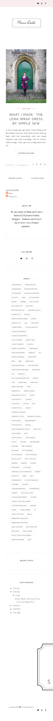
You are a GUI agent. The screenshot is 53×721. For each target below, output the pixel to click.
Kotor (32, 395)
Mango (28, 408)
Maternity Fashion (19, 412)
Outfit (14, 442)
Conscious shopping (19, 335)
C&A (25, 323)
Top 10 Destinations (19, 505)
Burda (33, 319)
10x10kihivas (16, 289)
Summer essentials (19, 488)
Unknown (12, 196)
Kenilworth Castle (19, 395)
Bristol (27, 314)
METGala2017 (16, 420)
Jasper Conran (29, 391)
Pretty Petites (30, 459)
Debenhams (33, 348)
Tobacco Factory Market (21, 501)
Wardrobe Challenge (20, 518)
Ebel (20, 361)
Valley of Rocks (18, 514)
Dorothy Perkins (18, 357)
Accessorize (16, 293)
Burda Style (16, 323)
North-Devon (17, 437)
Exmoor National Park (20, 369)
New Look (37, 429)
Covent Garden (17, 344)
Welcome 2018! (17, 527)
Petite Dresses (27, 450)
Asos (23, 297)
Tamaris (14, 493)
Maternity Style (18, 416)
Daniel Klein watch (19, 348)
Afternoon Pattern (31, 293)
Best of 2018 (34, 302)
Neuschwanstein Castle (21, 429)
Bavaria (23, 302)
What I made (27, 531)
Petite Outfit (16, 459)
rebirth (24, 463)
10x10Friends (16, 285)
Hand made (26, 109)
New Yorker (16, 433)
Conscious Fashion (19, 331)
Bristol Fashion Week (20, 319)
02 (16, 595)
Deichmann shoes (18, 352)
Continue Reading (26, 153)
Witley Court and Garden (21, 535)
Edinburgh (29, 361)
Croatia (30, 344)
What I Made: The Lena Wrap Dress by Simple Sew (26, 119)
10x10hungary (30, 285)
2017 (15, 612)
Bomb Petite (16, 314)
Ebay (13, 361)
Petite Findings (31, 454)
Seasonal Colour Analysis (22, 471)
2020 (15, 592)
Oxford (23, 442)
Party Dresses (27, 446)
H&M (13, 382)
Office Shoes (30, 437)
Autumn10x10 (34, 297)
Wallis (29, 514)
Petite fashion (17, 454)
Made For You (17, 408)
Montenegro (17, 425)
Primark (15, 463)
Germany (21, 374)
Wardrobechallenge (20, 522)
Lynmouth (16, 403)
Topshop (33, 505)
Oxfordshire (34, 442)
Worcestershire (18, 539)
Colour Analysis (31, 327)
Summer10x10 (34, 488)
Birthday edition (18, 310)
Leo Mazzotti (17, 399)
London (28, 399)
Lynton (26, 403)
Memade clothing (34, 416)
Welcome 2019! (31, 527)
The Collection (27, 493)
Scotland (27, 467)
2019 (15, 605)
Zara (29, 539)
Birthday (29, 306)
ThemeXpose (28, 707)
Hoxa (29, 386)
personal (15, 450)
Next (26, 433)
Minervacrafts (30, 420)
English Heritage (18, 365)
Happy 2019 (34, 382)
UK (35, 510)
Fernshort (36, 369)
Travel (14, 510)
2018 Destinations (30, 289)
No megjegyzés (22, 165)
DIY (40, 352)
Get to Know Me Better (20, 378)
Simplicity (15, 476)
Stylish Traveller (31, 480)
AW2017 (14, 302)
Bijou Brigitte (17, 306)
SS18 (31, 476)
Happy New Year (17, 386)
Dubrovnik (32, 357)
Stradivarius (16, 480)
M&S (33, 403)
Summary (15, 484)
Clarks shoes (17, 327)
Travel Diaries (25, 510)
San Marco (16, 467)
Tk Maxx (33, 497)
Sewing (38, 471)
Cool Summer (17, 340)
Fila (13, 374)
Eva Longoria (33, 365)
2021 (15, 588)
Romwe (33, 463)
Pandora (15, 446)
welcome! (15, 531)
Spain (24, 476)
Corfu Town (30, 340)
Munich (28, 425)
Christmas (35, 323)
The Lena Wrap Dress (19, 497)
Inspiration (16, 391)
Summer (25, 484)
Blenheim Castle (34, 310)
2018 (15, 609)
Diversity (31, 352)
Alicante (15, 297)
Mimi (10, 193)
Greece (35, 378)
